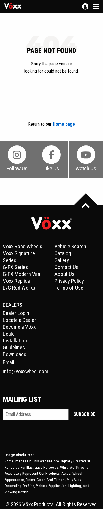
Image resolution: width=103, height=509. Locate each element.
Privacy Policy (69, 281)
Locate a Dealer (19, 320)
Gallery (61, 260)
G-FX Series (15, 267)
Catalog (62, 253)
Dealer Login (16, 313)
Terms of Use (68, 287)
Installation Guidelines (15, 344)
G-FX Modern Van (21, 274)
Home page (64, 124)
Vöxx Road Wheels (22, 246)
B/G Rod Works (19, 287)
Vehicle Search (70, 246)
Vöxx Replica (16, 281)
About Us (64, 274)
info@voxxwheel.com (25, 371)
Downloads (14, 354)
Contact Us (66, 267)
